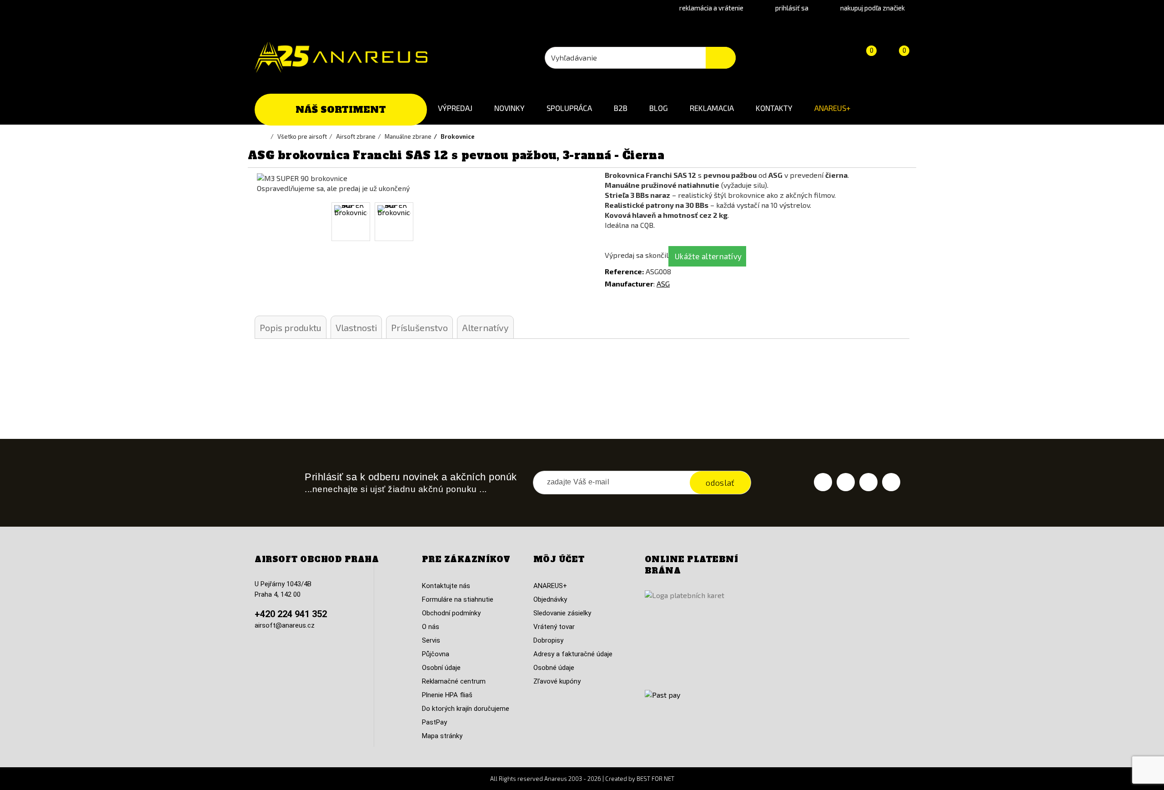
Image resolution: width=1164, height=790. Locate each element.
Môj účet (559, 559)
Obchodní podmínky (451, 613)
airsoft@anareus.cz (285, 625)
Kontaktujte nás (446, 586)
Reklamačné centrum (454, 681)
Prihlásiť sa (791, 8)
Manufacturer (629, 283)
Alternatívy (485, 327)
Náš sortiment (341, 110)
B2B (620, 107)
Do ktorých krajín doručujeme (465, 708)
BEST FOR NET (655, 778)
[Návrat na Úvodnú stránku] (266, 136)
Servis (431, 640)
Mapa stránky (442, 736)
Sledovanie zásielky (562, 613)
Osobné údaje (553, 668)
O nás (430, 627)
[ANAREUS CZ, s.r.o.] (341, 57)
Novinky (509, 107)
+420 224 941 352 (291, 614)
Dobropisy (548, 640)
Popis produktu (290, 327)
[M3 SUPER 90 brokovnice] (350, 221)
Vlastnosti (356, 327)
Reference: (624, 271)
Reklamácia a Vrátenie (711, 8)
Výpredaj (455, 107)
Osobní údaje (441, 668)
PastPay (434, 722)
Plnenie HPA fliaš (447, 695)
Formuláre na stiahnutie (457, 599)
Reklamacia (712, 107)
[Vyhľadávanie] (721, 58)
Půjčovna (435, 654)
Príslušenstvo (419, 327)
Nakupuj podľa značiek (872, 8)
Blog (658, 107)
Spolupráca (569, 107)
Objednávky (550, 599)
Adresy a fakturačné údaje (572, 654)
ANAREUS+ (832, 107)
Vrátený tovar (554, 627)
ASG (663, 283)
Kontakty (774, 107)
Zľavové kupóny (557, 681)
